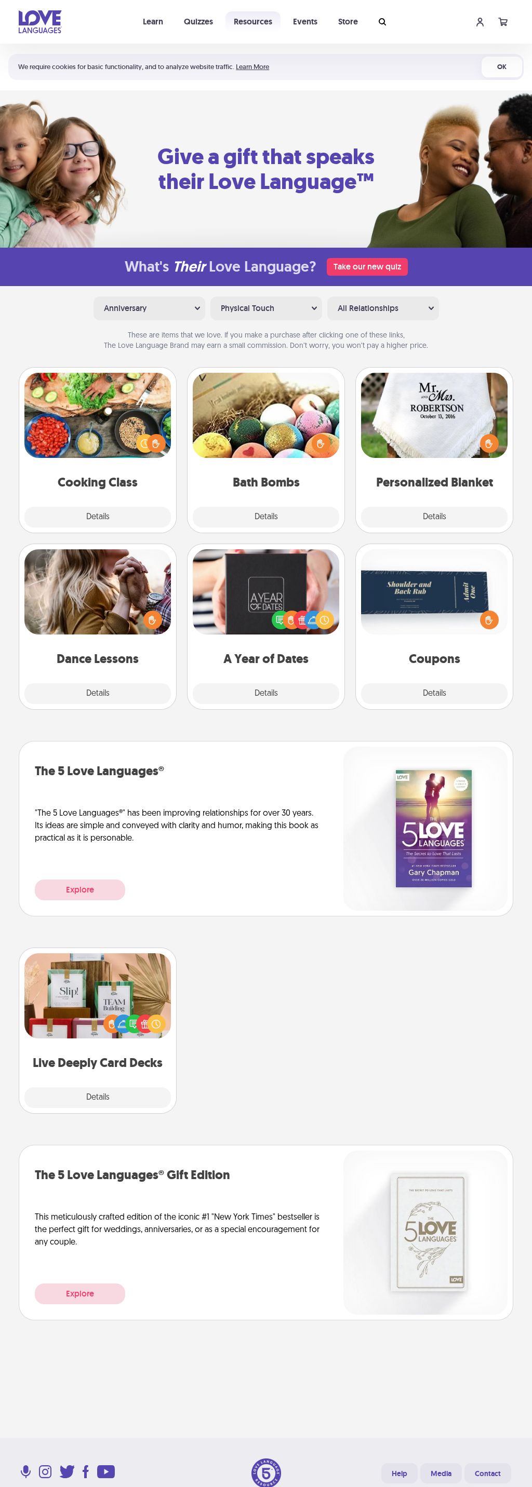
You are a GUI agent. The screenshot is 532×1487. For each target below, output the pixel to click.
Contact (488, 1473)
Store (348, 21)
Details (98, 517)
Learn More (252, 66)
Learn (153, 21)
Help (399, 1473)
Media (441, 1473)
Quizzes (198, 21)
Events (305, 21)
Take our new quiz (367, 266)
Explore (80, 889)
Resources (253, 21)
